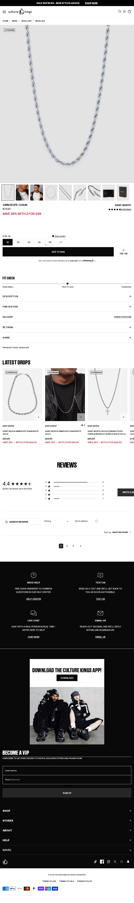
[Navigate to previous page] (53, 546)
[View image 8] (108, 193)
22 (29, 242)
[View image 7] (94, 193)
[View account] (124, 11)
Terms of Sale (66, 881)
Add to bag (58, 251)
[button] (129, 11)
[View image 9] (123, 193)
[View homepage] (20, 11)
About (7, 830)
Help (6, 840)
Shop (6, 811)
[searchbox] (23, 522)
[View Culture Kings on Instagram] (108, 861)
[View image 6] (79, 193)
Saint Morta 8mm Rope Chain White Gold (21, 432)
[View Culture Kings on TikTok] (95, 861)
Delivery (67, 316)
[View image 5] (65, 193)
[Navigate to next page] (81, 546)
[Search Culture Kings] (120, 11)
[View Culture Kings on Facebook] (102, 861)
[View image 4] (51, 193)
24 (39, 242)
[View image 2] (22, 193)
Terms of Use (49, 881)
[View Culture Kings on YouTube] (121, 861)
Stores (8, 820)
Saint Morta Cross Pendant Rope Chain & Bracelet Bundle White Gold (107, 432)
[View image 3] (36, 193)
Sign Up (67, 793)
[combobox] (56, 521)
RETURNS (8, 327)
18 (7, 242)
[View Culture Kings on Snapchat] (128, 861)
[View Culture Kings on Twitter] (115, 861)
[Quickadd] (38, 417)
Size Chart (60, 236)
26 (50, 242)
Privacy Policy (84, 881)
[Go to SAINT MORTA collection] (123, 205)
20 (18, 242)
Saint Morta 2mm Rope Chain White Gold (63, 432)
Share (6, 337)
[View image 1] (7, 193)
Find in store (10, 306)
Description (10, 296)
